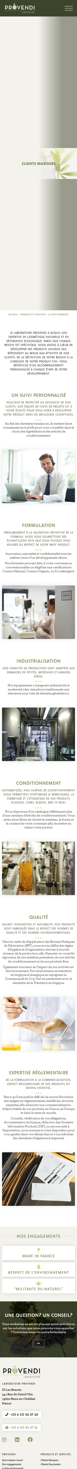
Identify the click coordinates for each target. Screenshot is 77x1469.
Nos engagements (11, 1464)
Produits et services (33, 314)
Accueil (13, 314)
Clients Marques (50, 1460)
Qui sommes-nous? (12, 1460)
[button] (38, 1343)
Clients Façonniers (51, 1464)
